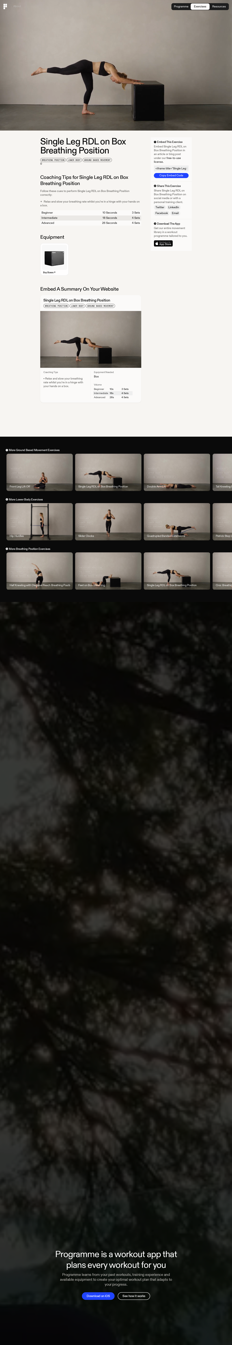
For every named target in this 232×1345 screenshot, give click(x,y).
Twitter (159, 207)
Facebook (161, 213)
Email (175, 213)
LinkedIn (173, 207)
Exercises (200, 6)
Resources (219, 6)
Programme (181, 6)
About (17, 6)
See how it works (133, 1296)
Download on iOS (98, 1296)
